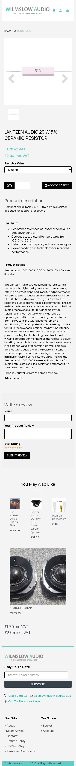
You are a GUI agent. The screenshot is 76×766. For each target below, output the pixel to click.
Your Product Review (19, 426)
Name (8, 411)
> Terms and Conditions (19, 751)
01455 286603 (17, 696)
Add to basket (58, 185)
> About (9, 726)
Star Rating (12, 444)
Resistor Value (14, 163)
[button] (11, 88)
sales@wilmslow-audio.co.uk (52, 696)
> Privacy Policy (14, 746)
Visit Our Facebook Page (24, 701)
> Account (47, 731)
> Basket (46, 726)
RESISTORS (24, 31)
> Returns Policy (14, 741)
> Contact (10, 736)
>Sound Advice (14, 731)
